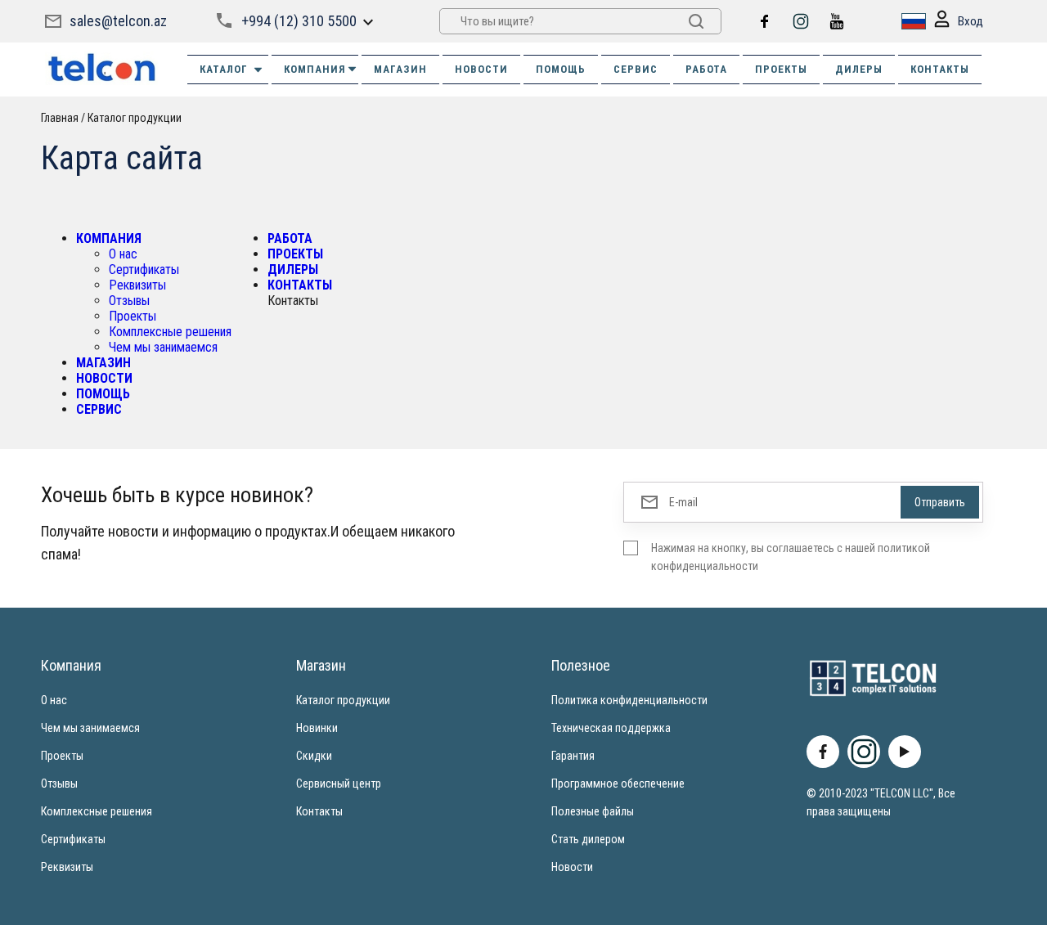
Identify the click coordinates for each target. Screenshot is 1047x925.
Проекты (132, 316)
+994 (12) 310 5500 (299, 20)
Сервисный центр (338, 783)
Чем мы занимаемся (163, 347)
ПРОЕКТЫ (781, 69)
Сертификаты (144, 269)
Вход (970, 21)
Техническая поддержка (611, 727)
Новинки (317, 727)
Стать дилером (588, 839)
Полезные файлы (592, 811)
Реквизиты (137, 285)
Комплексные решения (170, 331)
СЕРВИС (635, 69)
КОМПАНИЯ (315, 69)
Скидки (314, 755)
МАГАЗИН (400, 69)
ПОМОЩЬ (561, 69)
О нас (123, 254)
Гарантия (573, 755)
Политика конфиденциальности (629, 700)
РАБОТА (706, 69)
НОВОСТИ (481, 69)
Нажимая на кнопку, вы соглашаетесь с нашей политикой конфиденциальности (790, 557)
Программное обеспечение (618, 783)
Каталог (224, 69)
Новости (572, 866)
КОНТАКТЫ (939, 69)
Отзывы (129, 300)
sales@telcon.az (118, 20)
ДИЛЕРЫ (859, 69)
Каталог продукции (343, 700)
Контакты (319, 811)
